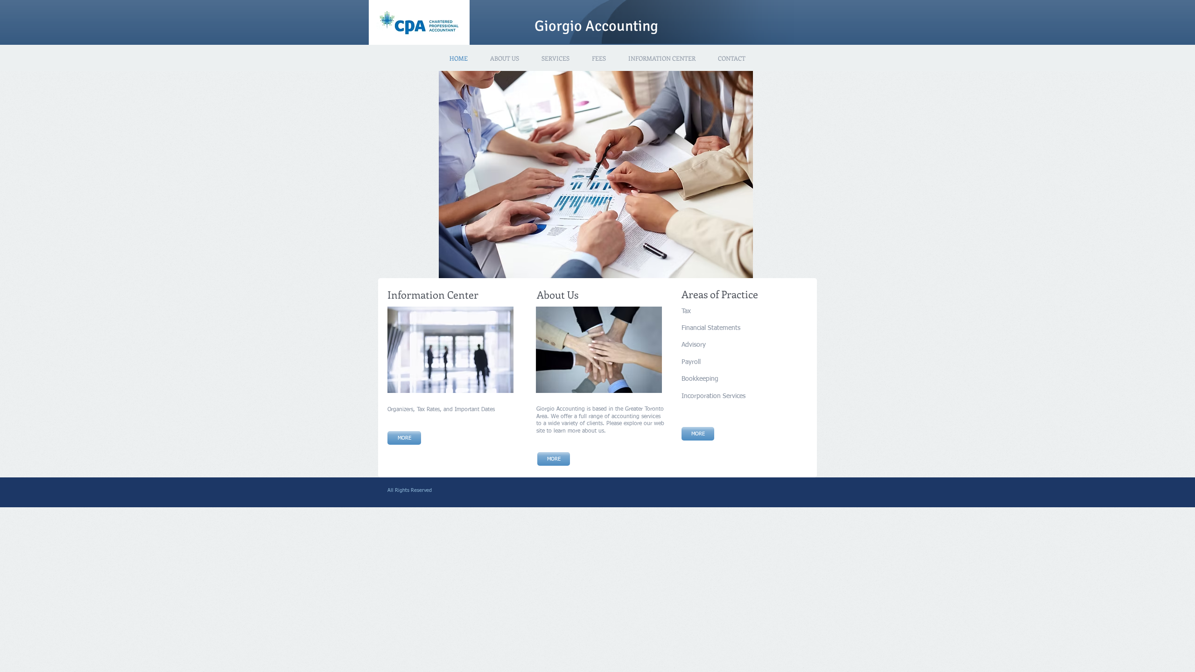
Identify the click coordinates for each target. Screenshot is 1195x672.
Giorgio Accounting (596, 26)
